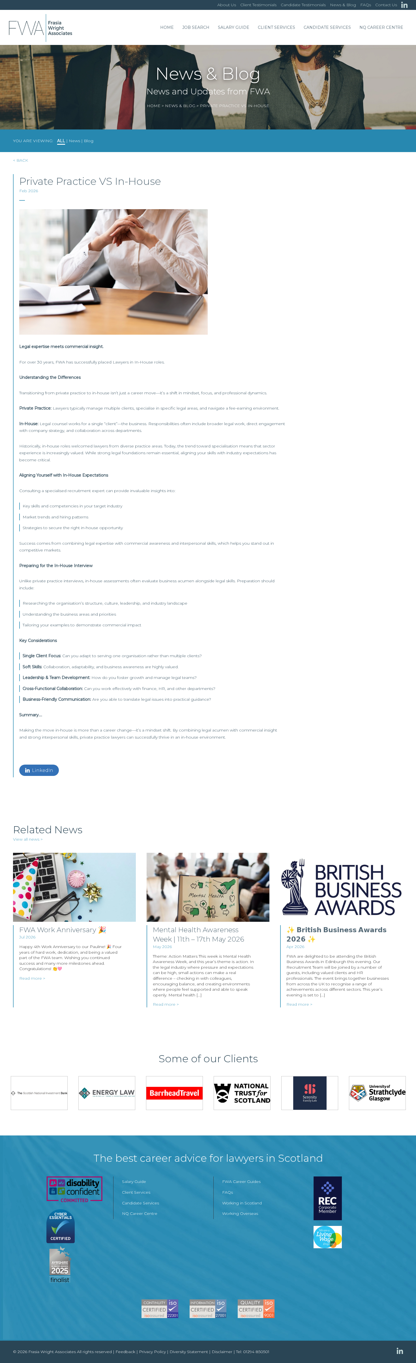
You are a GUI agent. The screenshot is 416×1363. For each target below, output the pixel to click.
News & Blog (343, 4)
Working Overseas (240, 1213)
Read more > (32, 978)
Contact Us (386, 4)
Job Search (195, 27)
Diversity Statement (189, 1351)
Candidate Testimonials (303, 4)
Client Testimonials (258, 4)
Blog (88, 140)
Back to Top (400, 1347)
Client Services (276, 27)
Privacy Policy (152, 1351)
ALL (61, 140)
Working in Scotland (242, 1203)
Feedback (125, 1351)
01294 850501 (256, 1351)
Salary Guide (233, 27)
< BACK (20, 160)
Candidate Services (327, 27)
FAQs (365, 4)
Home (167, 27)
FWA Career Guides (241, 1181)
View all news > (28, 839)
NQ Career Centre (381, 27)
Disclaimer (222, 1351)
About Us (226, 4)
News (74, 140)
